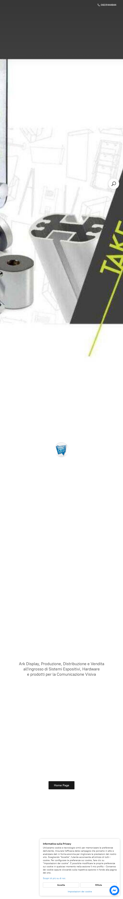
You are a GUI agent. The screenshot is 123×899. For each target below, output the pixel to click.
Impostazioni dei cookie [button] (80, 891)
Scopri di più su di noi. (54, 878)
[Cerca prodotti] (114, 184)
